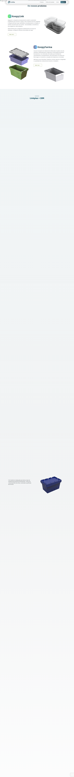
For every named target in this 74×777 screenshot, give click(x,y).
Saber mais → (12, 34)
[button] (5, 0)
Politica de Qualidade (50, 2)
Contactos (63, 2)
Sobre (57, 2)
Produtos (42, 2)
